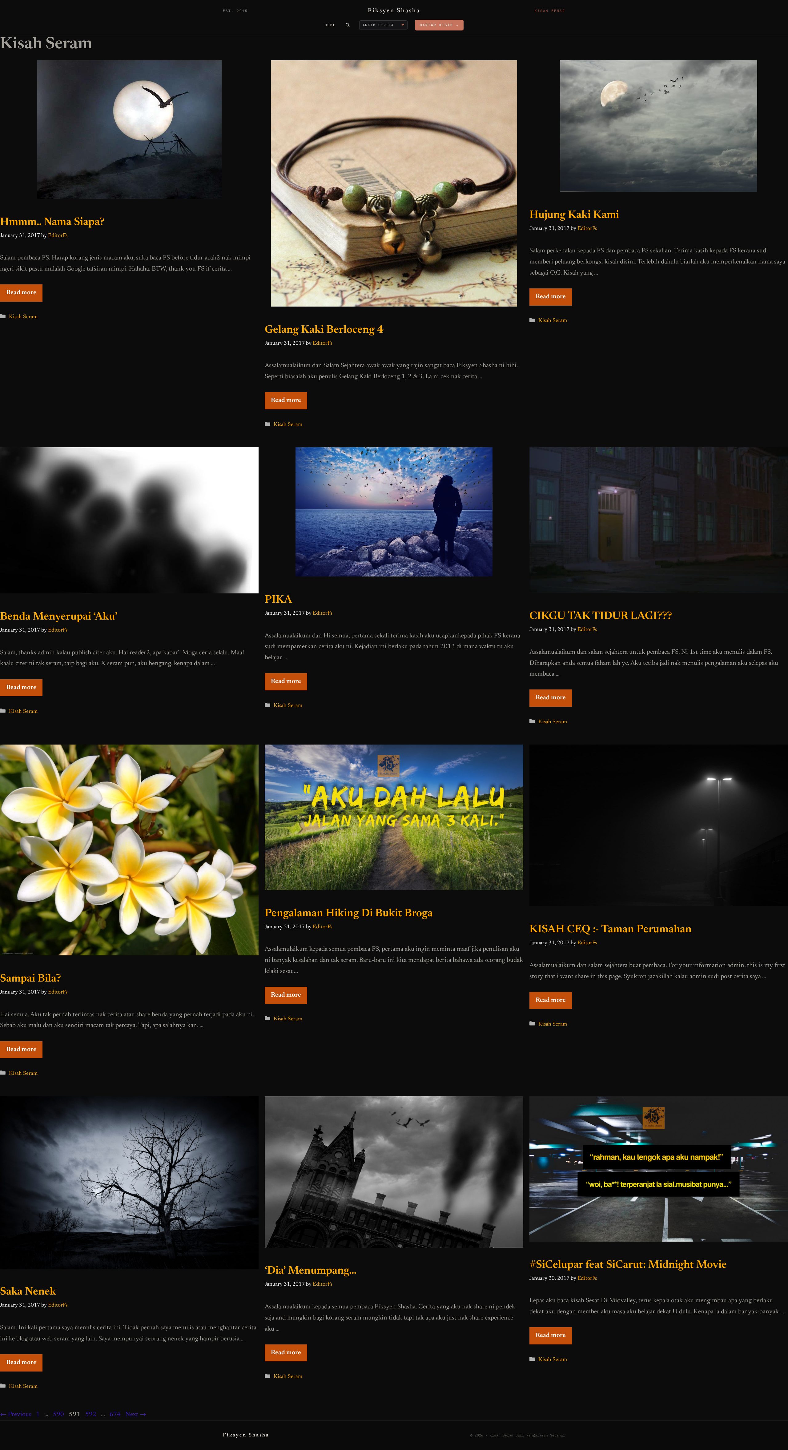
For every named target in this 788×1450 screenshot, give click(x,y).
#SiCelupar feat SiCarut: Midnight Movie (628, 1265)
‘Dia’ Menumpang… (310, 1271)
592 (91, 1415)
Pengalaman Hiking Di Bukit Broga (349, 913)
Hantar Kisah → (439, 25)
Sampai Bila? (30, 979)
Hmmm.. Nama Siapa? (52, 222)
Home (330, 25)
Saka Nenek (28, 1292)
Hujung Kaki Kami (574, 215)
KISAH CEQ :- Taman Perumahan (610, 929)
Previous (15, 1415)
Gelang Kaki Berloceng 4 (324, 330)
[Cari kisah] (347, 25)
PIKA (278, 600)
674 (115, 1415)
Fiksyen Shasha (394, 11)
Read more (21, 293)
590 (59, 1415)
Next (135, 1415)
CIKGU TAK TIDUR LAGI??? (600, 616)
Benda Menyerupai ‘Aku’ (59, 617)
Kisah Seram (23, 317)
